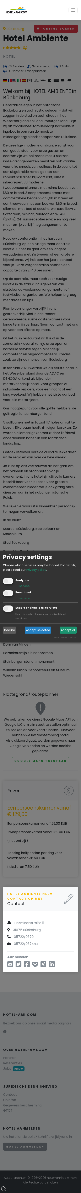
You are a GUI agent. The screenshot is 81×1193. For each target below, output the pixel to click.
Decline (9, 630)
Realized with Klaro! (65, 637)
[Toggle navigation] (73, 10)
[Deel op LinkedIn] (52, 965)
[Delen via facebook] (27, 965)
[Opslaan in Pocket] (35, 965)
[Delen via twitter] (18, 965)
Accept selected (38, 630)
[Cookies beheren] (4, 1189)
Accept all (68, 630)
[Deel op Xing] (43, 965)
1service (22, 586)
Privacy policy (36, 570)
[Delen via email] (10, 965)
